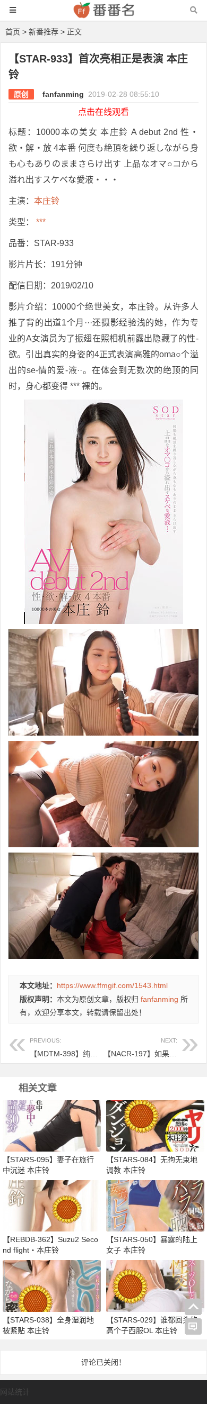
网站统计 (15, 1392)
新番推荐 (43, 32)
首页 (12, 32)
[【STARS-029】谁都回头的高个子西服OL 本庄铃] (155, 1285)
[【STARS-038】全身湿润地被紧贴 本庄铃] (52, 1285)
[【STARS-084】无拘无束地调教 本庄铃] (155, 1125)
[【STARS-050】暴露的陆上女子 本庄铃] (155, 1205)
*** (40, 222)
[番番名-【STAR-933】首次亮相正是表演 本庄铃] (103, 15)
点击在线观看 (103, 111)
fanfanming (63, 94)
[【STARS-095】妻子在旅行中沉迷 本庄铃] (52, 1125)
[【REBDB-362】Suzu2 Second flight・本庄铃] (52, 1205)
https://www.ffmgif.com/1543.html (112, 985)
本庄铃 (46, 200)
